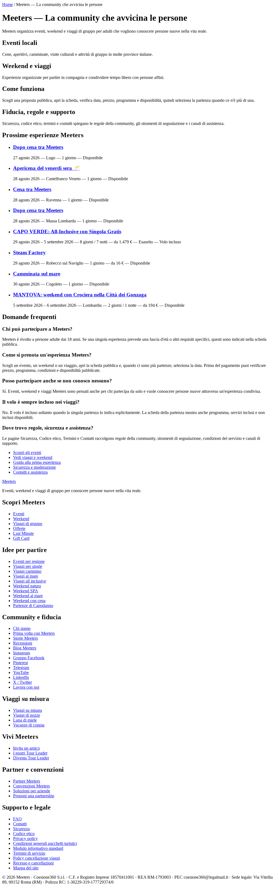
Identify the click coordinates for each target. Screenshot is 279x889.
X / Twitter (22, 682)
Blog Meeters (24, 648)
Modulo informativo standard (38, 848)
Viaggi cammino (27, 571)
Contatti (20, 823)
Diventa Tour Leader (31, 758)
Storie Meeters (25, 638)
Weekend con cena (29, 600)
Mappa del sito (25, 868)
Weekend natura (27, 586)
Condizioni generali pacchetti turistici (45, 843)
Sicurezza (21, 828)
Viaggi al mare (25, 576)
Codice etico (24, 833)
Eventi (18, 513)
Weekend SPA (25, 590)
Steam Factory (29, 252)
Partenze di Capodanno (33, 605)
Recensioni (22, 643)
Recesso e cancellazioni (33, 863)
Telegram (21, 667)
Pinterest (20, 662)
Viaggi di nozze (26, 715)
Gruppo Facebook (28, 657)
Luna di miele (25, 720)
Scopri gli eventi (27, 452)
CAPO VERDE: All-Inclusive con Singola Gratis (67, 231)
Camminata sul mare (36, 274)
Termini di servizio (29, 853)
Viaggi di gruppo (27, 523)
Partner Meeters (26, 781)
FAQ (17, 819)
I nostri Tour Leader (30, 753)
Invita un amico (26, 748)
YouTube (21, 672)
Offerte (19, 528)
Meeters (9, 481)
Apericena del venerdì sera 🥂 (46, 168)
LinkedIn (21, 677)
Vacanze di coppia (28, 725)
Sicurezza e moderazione (34, 467)
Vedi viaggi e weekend (32, 457)
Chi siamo (22, 628)
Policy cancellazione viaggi (36, 858)
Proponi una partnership (33, 795)
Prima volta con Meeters (34, 633)
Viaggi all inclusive (29, 581)
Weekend (21, 518)
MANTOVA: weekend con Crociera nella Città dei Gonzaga (80, 295)
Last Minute (23, 533)
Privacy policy (25, 838)
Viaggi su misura (27, 710)
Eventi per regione (29, 561)
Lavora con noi (26, 687)
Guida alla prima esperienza (37, 462)
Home (7, 4)
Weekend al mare (28, 595)
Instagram (21, 653)
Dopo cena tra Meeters (38, 147)
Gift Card (21, 538)
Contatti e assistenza (30, 472)
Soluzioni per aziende (31, 791)
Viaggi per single (27, 566)
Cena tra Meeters (32, 189)
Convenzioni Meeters (31, 786)
